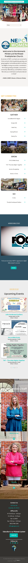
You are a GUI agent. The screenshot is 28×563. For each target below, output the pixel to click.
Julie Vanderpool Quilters (14, 314)
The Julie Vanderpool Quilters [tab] (14, 202)
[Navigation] (23, 7)
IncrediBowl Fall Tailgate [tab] (14, 118)
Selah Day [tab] (14, 127)
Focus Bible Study (14, 337)
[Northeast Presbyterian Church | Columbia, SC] (5, 7)
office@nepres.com (14, 526)
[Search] (26, 7)
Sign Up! (13, 535)
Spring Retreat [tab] (14, 132)
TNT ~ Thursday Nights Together (14, 360)
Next (17, 367)
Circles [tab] (14, 198)
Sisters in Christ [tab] (14, 173)
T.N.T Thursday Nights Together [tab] (14, 165)
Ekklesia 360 (18, 560)
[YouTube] (15, 543)
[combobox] (14, 25)
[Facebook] (10, 543)
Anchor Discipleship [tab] (14, 169)
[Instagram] (12, 543)
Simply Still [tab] (14, 123)
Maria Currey (14, 433)
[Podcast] (17, 543)
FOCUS (13, 268)
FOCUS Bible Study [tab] (14, 160)
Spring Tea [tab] (14, 136)
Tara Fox (14, 482)
